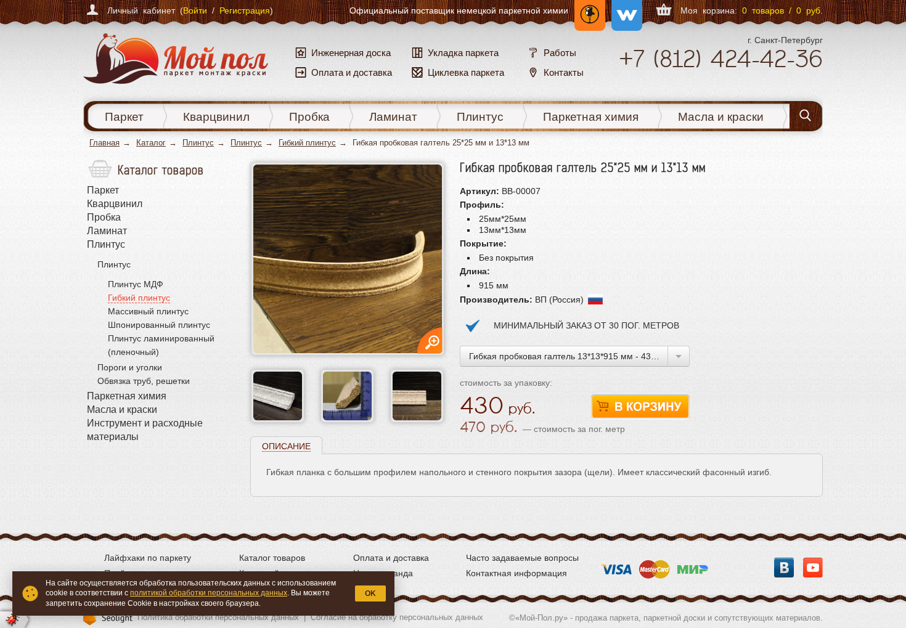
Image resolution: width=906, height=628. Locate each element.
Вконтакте (784, 567)
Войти (195, 10)
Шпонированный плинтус (159, 325)
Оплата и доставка (391, 558)
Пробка (309, 116)
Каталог (151, 142)
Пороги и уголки (129, 367)
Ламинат (393, 116)
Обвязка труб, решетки (143, 381)
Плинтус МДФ (135, 284)
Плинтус (480, 116)
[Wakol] (623, 10)
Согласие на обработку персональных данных (397, 617)
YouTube (813, 567)
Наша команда (383, 573)
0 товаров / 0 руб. (782, 10)
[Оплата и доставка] (654, 565)
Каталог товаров (272, 558)
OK (370, 593)
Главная (104, 142)
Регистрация (244, 10)
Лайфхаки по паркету (147, 558)
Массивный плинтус (148, 311)
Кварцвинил (216, 116)
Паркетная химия (591, 116)
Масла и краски (721, 116)
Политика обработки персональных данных (218, 617)
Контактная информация (516, 573)
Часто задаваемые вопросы (522, 558)
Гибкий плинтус (307, 142)
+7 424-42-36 (721, 58)
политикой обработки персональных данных (208, 593)
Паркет (124, 116)
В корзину (640, 407)
